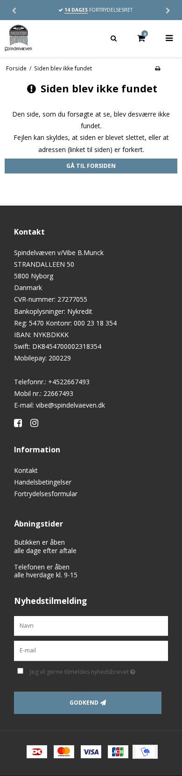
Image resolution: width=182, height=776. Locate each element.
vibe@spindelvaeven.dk (70, 405)
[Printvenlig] (157, 68)
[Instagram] (37, 422)
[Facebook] (21, 422)
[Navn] (91, 625)
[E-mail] (91, 650)
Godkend (84, 703)
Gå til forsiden (91, 166)
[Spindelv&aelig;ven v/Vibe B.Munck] (45, 38)
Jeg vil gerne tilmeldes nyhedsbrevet (88, 670)
